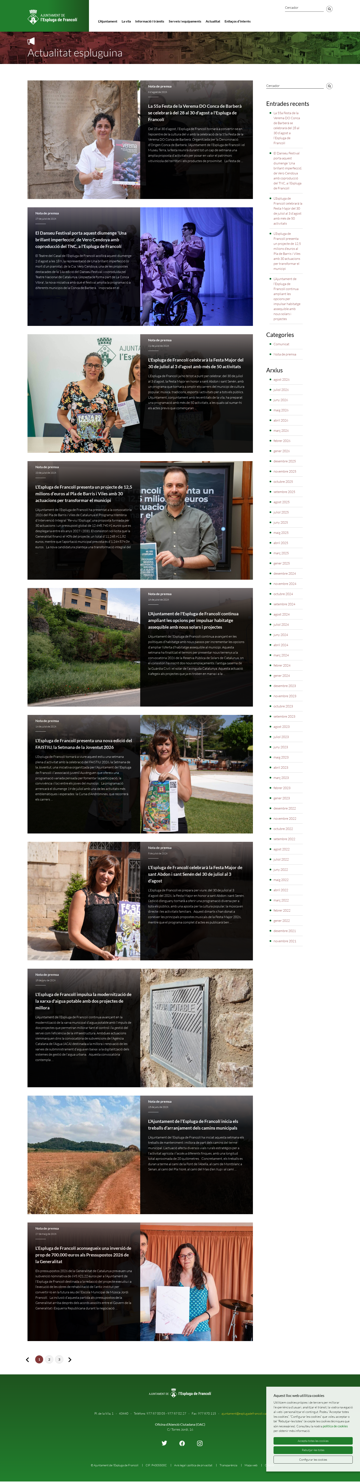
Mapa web (251, 1465)
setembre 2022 (284, 839)
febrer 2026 (282, 441)
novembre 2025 (285, 471)
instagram (199, 1443)
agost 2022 (282, 849)
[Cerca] (329, 9)
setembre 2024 (284, 604)
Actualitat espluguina (75, 52)
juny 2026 (281, 400)
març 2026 (281, 430)
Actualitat (213, 21)
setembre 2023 (284, 716)
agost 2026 (282, 379)
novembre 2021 (285, 941)
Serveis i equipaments (185, 21)
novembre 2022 (285, 818)
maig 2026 (281, 410)
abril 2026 (281, 420)
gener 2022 (282, 920)
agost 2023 (282, 726)
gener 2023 (282, 798)
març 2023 (281, 778)
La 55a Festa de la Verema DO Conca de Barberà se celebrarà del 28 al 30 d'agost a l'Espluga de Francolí (195, 112)
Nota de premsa (159, 86)
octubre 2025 (283, 481)
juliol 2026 (281, 390)
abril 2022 (281, 890)
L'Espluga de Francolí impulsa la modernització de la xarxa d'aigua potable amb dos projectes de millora (83, 1001)
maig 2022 (281, 880)
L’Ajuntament (107, 21)
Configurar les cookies (313, 1459)
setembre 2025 (284, 492)
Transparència (228, 1465)
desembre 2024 (285, 573)
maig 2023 (281, 757)
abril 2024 (281, 645)
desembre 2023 (285, 686)
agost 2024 (282, 614)
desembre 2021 (285, 931)
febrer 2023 (282, 788)
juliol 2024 (281, 624)
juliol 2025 (281, 512)
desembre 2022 (285, 808)
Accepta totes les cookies (313, 1441)
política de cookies (335, 1426)
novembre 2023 (285, 696)
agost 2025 (282, 502)
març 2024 (281, 655)
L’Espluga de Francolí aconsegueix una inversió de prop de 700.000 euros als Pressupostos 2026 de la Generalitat (83, 1254)
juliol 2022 (281, 859)
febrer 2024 (282, 665)
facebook (182, 1443)
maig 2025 (281, 533)
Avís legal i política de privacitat (193, 1465)
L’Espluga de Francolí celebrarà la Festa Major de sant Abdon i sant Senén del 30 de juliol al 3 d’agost (195, 874)
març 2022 (281, 900)
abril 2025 (281, 543)
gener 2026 (282, 451)
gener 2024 (282, 675)
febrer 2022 (282, 910)
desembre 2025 (285, 461)
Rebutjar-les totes (313, 1450)
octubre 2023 (283, 706)
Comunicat (281, 344)
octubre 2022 (283, 829)
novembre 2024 (285, 584)
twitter (164, 1443)
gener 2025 (282, 563)
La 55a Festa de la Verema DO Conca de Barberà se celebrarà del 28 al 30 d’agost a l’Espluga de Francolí (287, 128)
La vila (126, 21)
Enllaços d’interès (238, 21)
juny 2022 (281, 869)
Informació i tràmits (149, 21)
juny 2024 (281, 635)
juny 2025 (281, 522)
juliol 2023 (281, 737)
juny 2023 (281, 747)
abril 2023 (281, 767)
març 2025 (281, 553)
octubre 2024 (283, 594)
